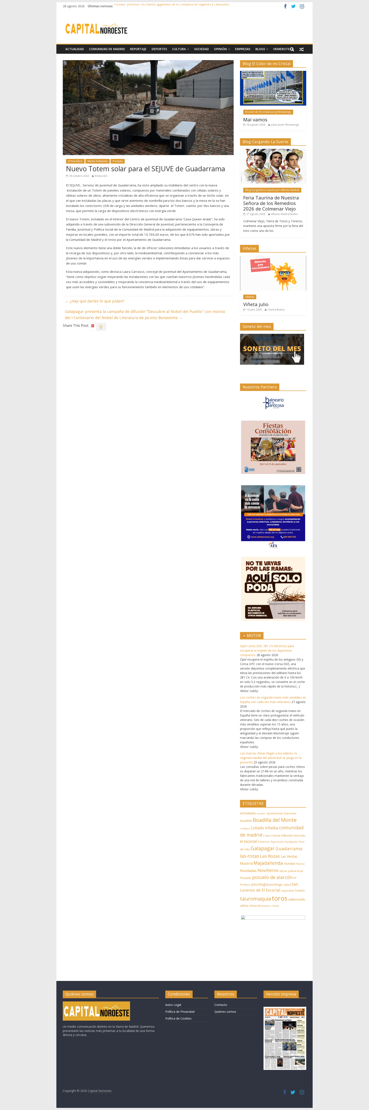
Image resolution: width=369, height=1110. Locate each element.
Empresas (242, 49)
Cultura (179, 49)
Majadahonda (268, 863)
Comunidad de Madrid (107, 49)
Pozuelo (245, 878)
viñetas (275, 905)
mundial (289, 864)
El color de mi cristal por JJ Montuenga (268, 112)
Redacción (101, 176)
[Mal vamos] (273, 73)
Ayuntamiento (274, 813)
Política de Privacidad (180, 1012)
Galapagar (263, 848)
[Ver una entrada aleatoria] (301, 49)
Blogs (260, 49)
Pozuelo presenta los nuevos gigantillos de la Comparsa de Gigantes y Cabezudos (171, 6)
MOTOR (254, 635)
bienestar (290, 813)
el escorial (248, 841)
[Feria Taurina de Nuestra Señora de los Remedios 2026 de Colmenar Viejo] (273, 151)
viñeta (244, 906)
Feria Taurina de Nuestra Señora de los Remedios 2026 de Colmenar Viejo (271, 203)
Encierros (264, 842)
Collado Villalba (264, 827)
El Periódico (75, 161)
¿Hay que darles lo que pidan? (94, 301)
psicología (259, 884)
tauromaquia (255, 898)
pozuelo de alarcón (272, 877)
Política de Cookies (178, 1018)
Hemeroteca (283, 49)
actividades (248, 813)
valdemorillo (296, 899)
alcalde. (261, 813)
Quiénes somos (225, 1012)
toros (279, 898)
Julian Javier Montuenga (285, 124)
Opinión (220, 49)
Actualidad (74, 49)
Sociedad (201, 49)
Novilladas (248, 870)
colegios (245, 828)
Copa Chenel (271, 835)
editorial (286, 835)
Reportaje (138, 49)
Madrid (246, 863)
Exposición (277, 841)
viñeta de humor (259, 906)
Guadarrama (288, 848)
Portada (118, 161)
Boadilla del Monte (275, 819)
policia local (295, 871)
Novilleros (268, 870)
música (300, 864)
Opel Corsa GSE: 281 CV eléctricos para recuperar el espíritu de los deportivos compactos (267, 650)
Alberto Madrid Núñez (284, 214)
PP (295, 878)
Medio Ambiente (98, 161)
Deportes (159, 49)
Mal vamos (255, 119)
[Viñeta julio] (273, 258)
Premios (245, 884)
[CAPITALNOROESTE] (96, 1003)
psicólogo (276, 884)
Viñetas (249, 297)
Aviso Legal (173, 1005)
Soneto (300, 890)
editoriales (299, 835)
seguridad (287, 890)
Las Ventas (289, 856)
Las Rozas (270, 856)
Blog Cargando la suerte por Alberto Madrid (272, 190)
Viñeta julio (255, 304)
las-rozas (249, 856)
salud (287, 884)
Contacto (220, 1005)
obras (283, 871)
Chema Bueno (276, 309)
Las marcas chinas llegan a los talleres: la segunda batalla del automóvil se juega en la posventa (271, 757)
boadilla (246, 820)
